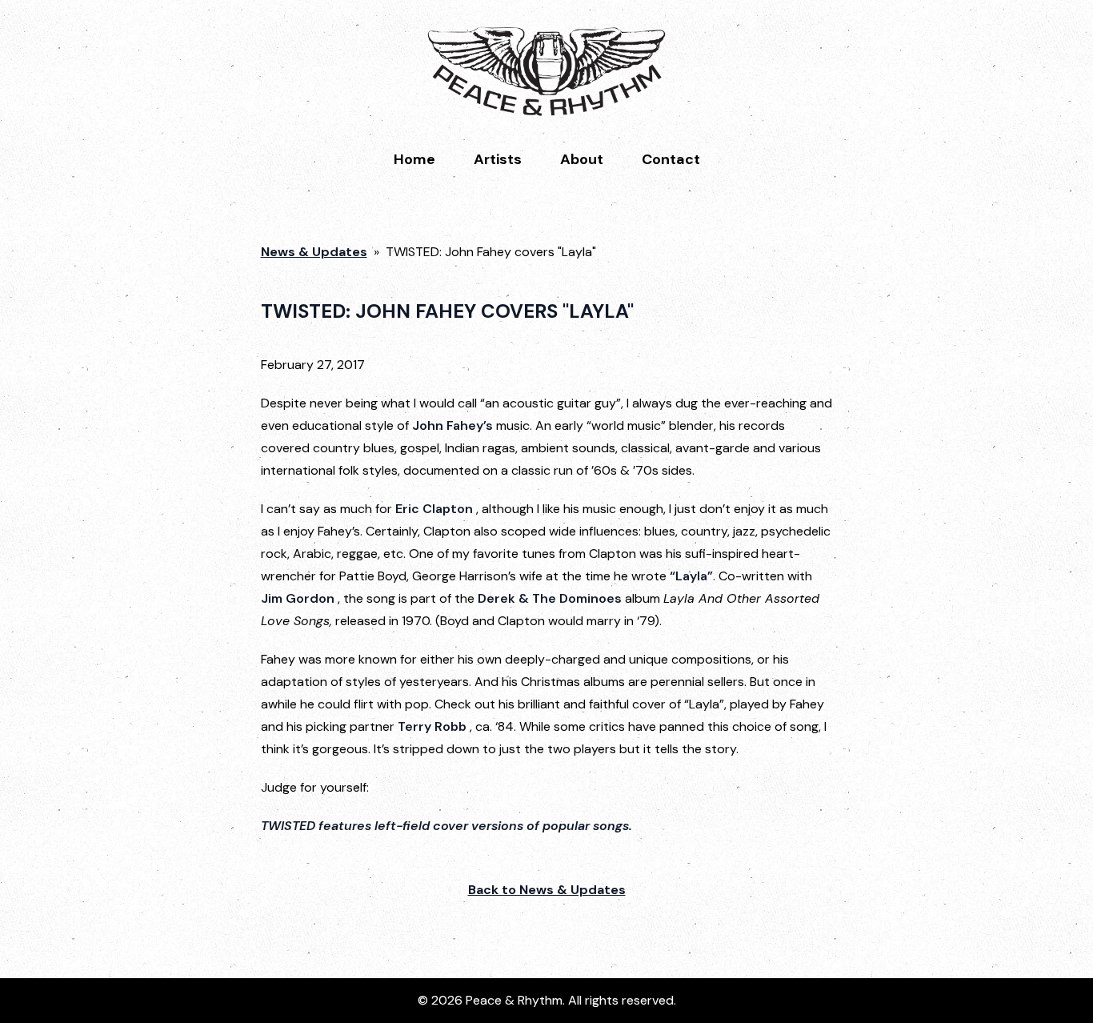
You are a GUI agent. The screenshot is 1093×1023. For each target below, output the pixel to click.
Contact (671, 159)
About (581, 159)
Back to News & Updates (547, 889)
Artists (498, 159)
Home (414, 159)
